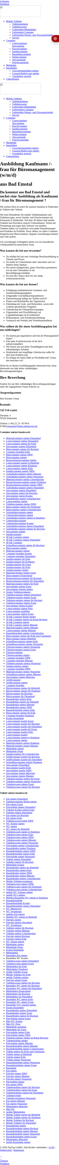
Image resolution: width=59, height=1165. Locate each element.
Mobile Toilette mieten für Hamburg (23, 1117)
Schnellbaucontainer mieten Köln (22, 641)
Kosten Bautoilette (15, 718)
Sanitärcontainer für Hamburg (20, 562)
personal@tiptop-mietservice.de (22, 426)
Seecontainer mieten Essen (18, 586)
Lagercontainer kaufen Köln (19, 732)
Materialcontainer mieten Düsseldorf (23, 438)
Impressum (18, 1150)
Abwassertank (19, 59)
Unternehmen (12, 79)
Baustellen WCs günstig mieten (21, 1005)
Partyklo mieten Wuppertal (18, 1079)
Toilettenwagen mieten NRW (20, 837)
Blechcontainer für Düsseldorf (20, 696)
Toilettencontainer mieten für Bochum (24, 600)
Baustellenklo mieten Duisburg (21, 848)
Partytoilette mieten (15, 1081)
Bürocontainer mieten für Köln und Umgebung (28, 636)
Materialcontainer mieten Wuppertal (23, 671)
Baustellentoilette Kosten (18, 903)
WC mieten (11, 826)
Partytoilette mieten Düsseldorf (20, 807)
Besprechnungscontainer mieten (21, 460)
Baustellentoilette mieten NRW (21, 851)
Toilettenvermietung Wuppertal (21, 1098)
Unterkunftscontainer (16, 520)
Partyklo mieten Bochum (18, 936)
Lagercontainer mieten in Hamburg (22, 737)
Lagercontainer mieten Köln (19, 468)
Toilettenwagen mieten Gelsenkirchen (24, 889)
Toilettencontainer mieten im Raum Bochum (27, 1038)
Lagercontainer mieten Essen (20, 614)
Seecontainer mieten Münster (20, 776)
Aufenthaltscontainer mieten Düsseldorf (25, 487)
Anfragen (4, 1)
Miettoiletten (12, 952)
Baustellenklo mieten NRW (19, 707)
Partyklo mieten (13, 919)
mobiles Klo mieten (15, 914)
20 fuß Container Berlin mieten (21, 616)
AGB (51, 1147)
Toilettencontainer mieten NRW (21, 504)
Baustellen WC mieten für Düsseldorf (24, 988)
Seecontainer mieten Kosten (19, 496)
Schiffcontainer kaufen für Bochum (23, 757)
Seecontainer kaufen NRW (19, 770)
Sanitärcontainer (20, 51)
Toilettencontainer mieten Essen (21, 597)
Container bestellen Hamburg (20, 715)
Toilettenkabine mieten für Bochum (23, 1087)
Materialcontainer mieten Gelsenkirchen (25, 479)
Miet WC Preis (13, 1024)
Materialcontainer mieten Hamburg (22, 743)
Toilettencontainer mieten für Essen (23, 778)
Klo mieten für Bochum (17, 815)
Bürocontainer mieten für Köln (20, 713)
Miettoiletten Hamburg (17, 969)
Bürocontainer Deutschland (19, 575)
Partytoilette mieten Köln (18, 1032)
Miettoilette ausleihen (16, 1027)
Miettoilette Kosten (15, 865)
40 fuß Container (14, 542)
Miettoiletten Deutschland (18, 991)
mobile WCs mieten (15, 895)
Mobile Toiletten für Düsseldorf (21, 1123)
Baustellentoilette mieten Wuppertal (23, 1062)
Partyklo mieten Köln (16, 939)
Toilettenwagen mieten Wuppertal (22, 843)
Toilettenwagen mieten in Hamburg (23, 832)
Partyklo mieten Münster (17, 1076)
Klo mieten (11, 1070)
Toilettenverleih (13, 1095)
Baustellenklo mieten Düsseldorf (21, 1010)
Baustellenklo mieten (16, 1125)
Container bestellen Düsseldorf (20, 556)
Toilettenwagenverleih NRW (19, 821)
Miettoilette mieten (15, 748)
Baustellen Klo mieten (16, 955)
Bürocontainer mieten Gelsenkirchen (23, 509)
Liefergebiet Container (23, 32)
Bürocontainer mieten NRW (19, 454)
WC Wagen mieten (15, 941)
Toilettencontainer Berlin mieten (21, 801)
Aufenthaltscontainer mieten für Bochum (25, 529)
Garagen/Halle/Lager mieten (25, 73)
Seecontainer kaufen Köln (18, 767)
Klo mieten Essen (14, 804)
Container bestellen (15, 685)
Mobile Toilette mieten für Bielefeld (23, 1114)
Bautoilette (11, 1068)
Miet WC (10, 1109)
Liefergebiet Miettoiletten (24, 29)
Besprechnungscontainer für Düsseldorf (25, 581)
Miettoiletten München (17, 1106)
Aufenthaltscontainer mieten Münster (23, 474)
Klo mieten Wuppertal (16, 1103)
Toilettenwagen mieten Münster (21, 840)
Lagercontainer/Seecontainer (19, 44)
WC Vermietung (14, 911)
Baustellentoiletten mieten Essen (21, 1065)
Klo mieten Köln (14, 818)
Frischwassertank (20, 62)
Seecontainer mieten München (20, 677)
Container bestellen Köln (18, 452)
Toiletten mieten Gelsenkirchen (21, 933)
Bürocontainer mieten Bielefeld (21, 638)
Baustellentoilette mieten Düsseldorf (23, 906)
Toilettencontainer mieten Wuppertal (23, 663)
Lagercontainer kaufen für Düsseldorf (24, 726)
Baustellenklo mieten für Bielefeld (22, 702)
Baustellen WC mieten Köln (19, 999)
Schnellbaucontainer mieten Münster (23, 674)
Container (10, 40)
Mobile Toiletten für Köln (18, 974)
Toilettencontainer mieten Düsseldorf (23, 594)
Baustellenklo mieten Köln (18, 699)
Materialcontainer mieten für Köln (22, 583)
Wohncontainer (19, 57)
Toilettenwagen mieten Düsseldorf (22, 961)
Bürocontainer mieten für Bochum (22, 449)
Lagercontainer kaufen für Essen (21, 729)
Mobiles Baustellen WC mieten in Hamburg (27, 897)
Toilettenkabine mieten (17, 1040)
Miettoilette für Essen (16, 1029)
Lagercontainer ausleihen (18, 611)
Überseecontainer (14, 652)
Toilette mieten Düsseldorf (18, 859)
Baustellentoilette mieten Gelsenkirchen (25, 633)
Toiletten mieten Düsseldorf (19, 812)
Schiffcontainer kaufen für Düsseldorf (24, 759)
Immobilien (11, 68)
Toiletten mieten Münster (18, 930)
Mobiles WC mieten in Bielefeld (21, 917)
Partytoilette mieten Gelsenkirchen (22, 845)
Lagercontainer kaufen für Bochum (23, 724)
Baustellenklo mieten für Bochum (22, 1016)
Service (15, 37)
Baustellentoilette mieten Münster (22, 1046)
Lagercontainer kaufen (17, 735)
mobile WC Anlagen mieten (19, 892)
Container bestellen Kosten (19, 553)
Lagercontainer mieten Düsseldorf (22, 441)
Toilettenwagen (19, 26)
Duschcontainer (19, 48)
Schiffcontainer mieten (17, 682)
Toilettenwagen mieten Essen (20, 784)
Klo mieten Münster (15, 1101)
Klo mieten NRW (14, 1084)
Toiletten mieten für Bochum (19, 862)
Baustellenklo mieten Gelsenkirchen (23, 498)
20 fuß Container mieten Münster (22, 625)
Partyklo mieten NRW (16, 1073)
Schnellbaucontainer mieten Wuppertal (24, 644)
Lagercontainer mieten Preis (19, 608)
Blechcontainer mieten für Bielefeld (23, 688)
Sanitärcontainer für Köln (18, 559)
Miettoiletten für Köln (16, 966)
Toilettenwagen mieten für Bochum (23, 787)
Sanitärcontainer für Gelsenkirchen (22, 754)
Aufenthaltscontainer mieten (19, 512)
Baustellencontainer (21, 54)
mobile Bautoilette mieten (18, 1142)
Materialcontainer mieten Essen (21, 573)
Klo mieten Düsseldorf (17, 799)
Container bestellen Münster (19, 660)
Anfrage (4, 1161)
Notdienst (4, 4)
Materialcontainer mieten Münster (22, 627)
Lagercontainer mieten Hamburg (21, 465)
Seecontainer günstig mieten (19, 589)
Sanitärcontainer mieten (17, 570)
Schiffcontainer (13, 680)
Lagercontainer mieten (16, 501)
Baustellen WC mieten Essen (20, 1002)
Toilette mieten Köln (16, 1057)
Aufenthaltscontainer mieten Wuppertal (24, 476)
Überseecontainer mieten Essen (21, 649)
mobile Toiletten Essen (17, 972)
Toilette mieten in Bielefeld (19, 1054)
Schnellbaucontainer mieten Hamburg (24, 762)
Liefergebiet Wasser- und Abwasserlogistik (32, 35)
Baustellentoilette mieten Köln (20, 710)
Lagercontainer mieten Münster (21, 630)
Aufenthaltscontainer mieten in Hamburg (25, 518)
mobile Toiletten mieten (17, 977)
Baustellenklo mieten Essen (19, 1013)
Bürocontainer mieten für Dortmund (23, 507)
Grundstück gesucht (21, 76)
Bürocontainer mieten (16, 457)
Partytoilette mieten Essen (18, 1018)
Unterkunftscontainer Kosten (20, 523)
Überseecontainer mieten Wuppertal (23, 647)
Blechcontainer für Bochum (19, 693)
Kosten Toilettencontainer (18, 592)
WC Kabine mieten (15, 823)
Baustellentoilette (14, 900)
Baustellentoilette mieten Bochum (22, 1128)
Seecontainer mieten (15, 531)
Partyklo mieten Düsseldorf (19, 922)
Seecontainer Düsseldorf (17, 765)
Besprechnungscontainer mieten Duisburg (26, 482)
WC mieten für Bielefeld (17, 829)
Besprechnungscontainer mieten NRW (24, 485)
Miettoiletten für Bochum (18, 994)
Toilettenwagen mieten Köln (19, 834)
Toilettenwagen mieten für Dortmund (23, 886)
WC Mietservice (14, 908)
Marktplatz (11, 65)
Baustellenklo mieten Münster (20, 704)
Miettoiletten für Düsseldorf (19, 996)
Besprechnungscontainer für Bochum (24, 578)
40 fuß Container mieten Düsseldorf (23, 540)
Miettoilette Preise (14, 751)
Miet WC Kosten (14, 1021)
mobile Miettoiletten (15, 1112)
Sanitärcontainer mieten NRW (20, 471)
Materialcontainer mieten (18, 551)
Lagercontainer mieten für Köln (21, 443)
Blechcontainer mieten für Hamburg (23, 691)
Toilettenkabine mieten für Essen (21, 1090)
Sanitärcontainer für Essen (18, 564)
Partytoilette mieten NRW (18, 1035)
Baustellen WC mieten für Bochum (23, 985)
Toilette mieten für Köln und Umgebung (25, 1051)
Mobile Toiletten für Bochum (20, 1120)
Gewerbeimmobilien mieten (25, 70)
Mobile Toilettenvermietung (19, 881)
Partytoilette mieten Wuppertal (20, 856)
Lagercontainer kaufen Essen (20, 721)
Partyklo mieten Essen (16, 980)
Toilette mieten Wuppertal (18, 1060)
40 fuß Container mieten (17, 537)
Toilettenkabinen (20, 24)
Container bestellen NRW (18, 658)
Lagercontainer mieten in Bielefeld (22, 463)
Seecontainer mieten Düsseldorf (21, 446)
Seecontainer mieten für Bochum (21, 493)
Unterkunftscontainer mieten (19, 515)
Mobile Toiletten (14, 21)
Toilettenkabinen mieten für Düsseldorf (24, 1092)
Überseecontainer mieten (18, 655)
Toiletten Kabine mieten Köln (20, 810)
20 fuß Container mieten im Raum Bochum (26, 619)
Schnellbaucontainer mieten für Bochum (25, 545)
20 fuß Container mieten (17, 622)
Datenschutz (6, 1150)
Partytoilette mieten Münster (19, 1043)
